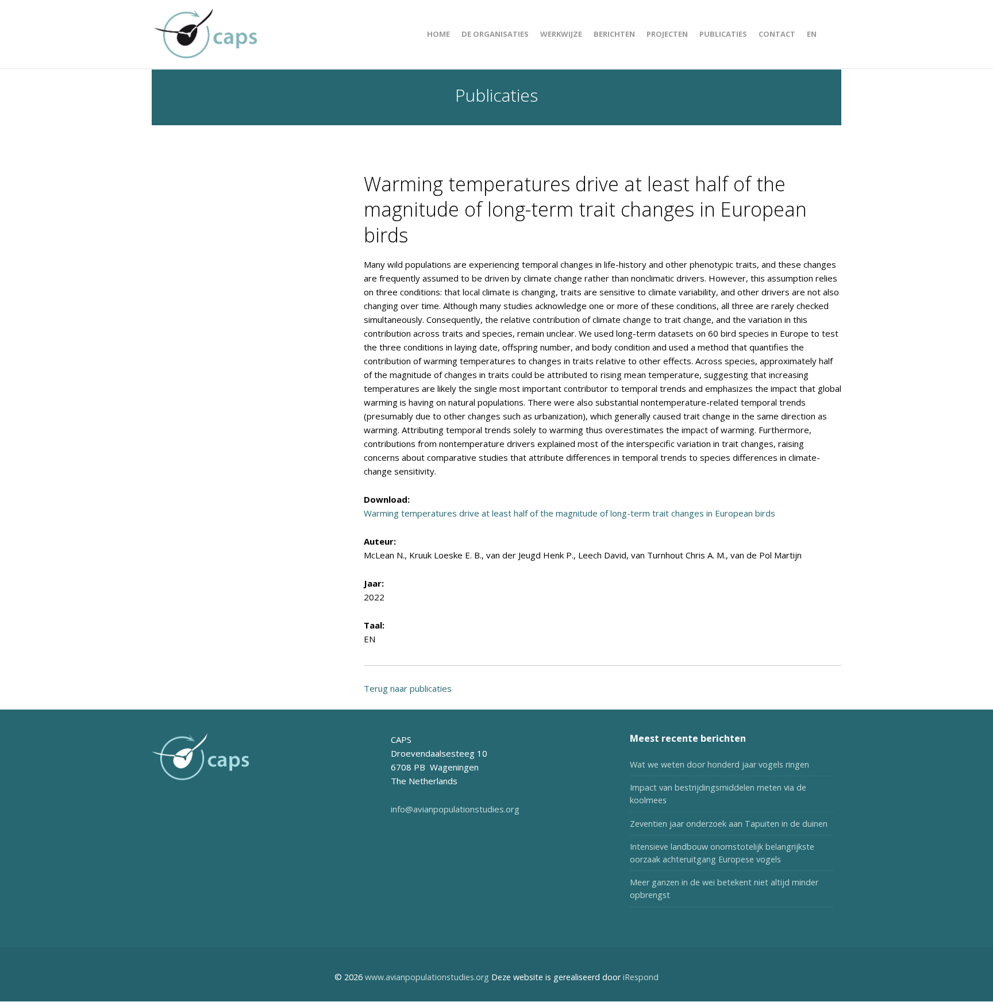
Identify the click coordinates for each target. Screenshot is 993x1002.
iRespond (641, 977)
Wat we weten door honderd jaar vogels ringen (719, 764)
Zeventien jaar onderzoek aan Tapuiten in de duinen (729, 823)
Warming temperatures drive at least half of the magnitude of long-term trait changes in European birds (569, 513)
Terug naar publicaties (408, 688)
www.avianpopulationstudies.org (427, 977)
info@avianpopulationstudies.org (455, 809)
